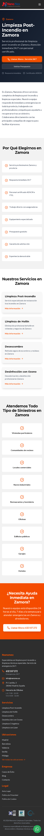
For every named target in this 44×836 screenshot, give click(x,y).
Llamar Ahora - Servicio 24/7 (24, 59)
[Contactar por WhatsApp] (37, 829)
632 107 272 (12, 671)
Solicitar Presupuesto (22, 66)
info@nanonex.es (13, 678)
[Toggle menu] (39, 4)
